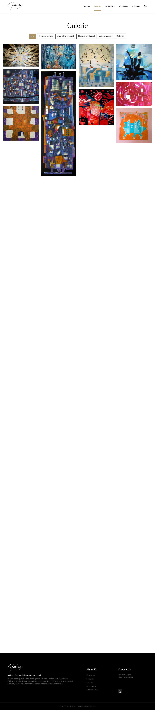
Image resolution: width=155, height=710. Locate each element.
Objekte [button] (120, 36)
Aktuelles (90, 679)
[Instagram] (145, 6)
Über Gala (91, 675)
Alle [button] (32, 36)
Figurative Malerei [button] (86, 36)
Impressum (91, 686)
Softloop (93, 706)
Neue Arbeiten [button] (46, 36)
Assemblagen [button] (105, 36)
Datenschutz (92, 690)
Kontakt (90, 682)
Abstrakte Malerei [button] (65, 36)
